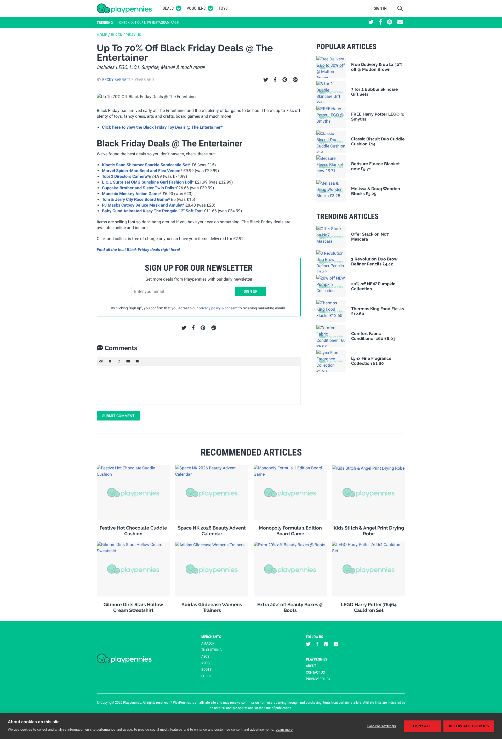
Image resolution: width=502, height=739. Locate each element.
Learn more (284, 729)
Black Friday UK (126, 34)
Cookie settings (381, 726)
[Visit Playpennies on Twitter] (371, 22)
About (311, 666)
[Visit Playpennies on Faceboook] (380, 22)
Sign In (380, 8)
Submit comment (118, 416)
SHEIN (206, 676)
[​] (199, 385)
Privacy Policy (318, 679)
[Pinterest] (284, 80)
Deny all (422, 726)
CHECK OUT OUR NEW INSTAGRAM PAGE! (149, 22)
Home (102, 34)
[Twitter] (265, 80)
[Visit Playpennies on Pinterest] (389, 22)
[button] (101, 361)
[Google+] (295, 80)
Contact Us (315, 672)
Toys (223, 8)
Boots (206, 669)
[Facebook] (275, 80)
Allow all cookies (469, 726)
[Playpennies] (124, 8)
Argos (206, 663)
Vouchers (196, 8)
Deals (168, 8)
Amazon (208, 643)
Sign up (251, 291)
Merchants (211, 637)
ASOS (205, 656)
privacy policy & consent (218, 308)
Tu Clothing (211, 650)
